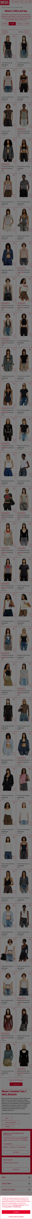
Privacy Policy (7, 1206)
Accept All (16, 1212)
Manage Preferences (18, 1205)
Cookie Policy (17, 1206)
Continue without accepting (16, 1216)
